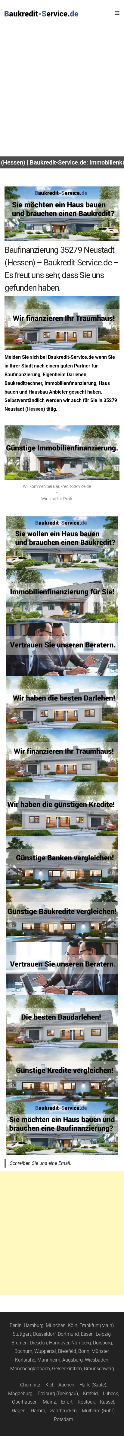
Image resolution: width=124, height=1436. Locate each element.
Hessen (35, 409)
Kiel (49, 1385)
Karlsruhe (25, 1360)
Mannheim (48, 1360)
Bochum (23, 1351)
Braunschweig (99, 1368)
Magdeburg (20, 1393)
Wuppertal (45, 1351)
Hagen (19, 1410)
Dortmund (68, 1334)
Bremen (19, 1343)
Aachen (66, 1385)
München (56, 1325)
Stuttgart (22, 1334)
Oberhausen (25, 1402)
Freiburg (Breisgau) (58, 1393)
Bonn (83, 1351)
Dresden (38, 1343)
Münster (100, 1351)
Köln (72, 1325)
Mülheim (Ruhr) (98, 1410)
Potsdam (63, 1419)
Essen (87, 1334)
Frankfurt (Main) (96, 1325)
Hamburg (34, 1325)
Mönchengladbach (30, 1368)
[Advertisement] (62, 91)
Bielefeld (67, 1351)
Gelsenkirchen (67, 1368)
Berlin (16, 1325)
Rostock (86, 1402)
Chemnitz (30, 1385)
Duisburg (102, 1343)
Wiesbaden (96, 1360)
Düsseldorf (44, 1334)
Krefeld (90, 1393)
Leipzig (103, 1334)
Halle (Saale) (92, 1385)
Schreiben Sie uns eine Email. (40, 1163)
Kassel (107, 1402)
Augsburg (72, 1360)
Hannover (59, 1343)
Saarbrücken (63, 1410)
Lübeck (110, 1393)
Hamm (38, 1410)
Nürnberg (81, 1343)
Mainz (49, 1402)
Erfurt (67, 1402)
